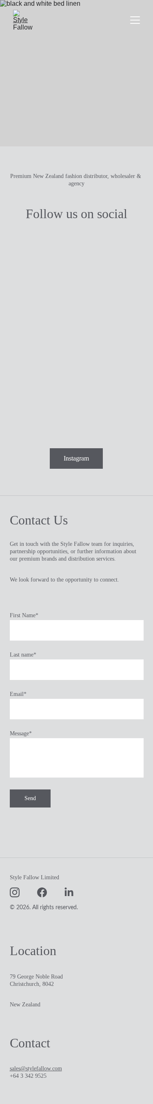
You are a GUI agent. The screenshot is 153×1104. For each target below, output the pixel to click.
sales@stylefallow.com (36, 1068)
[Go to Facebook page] (42, 892)
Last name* (23, 655)
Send (30, 798)
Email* (18, 694)
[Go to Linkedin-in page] (69, 892)
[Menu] (135, 20)
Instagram (76, 458)
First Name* (24, 615)
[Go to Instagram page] (15, 892)
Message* (21, 733)
